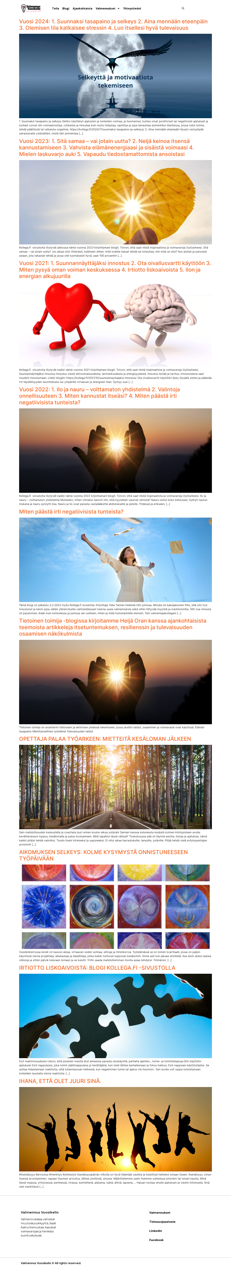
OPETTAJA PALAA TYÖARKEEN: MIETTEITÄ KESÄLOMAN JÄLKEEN (105, 739)
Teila (55, 8)
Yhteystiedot (132, 8)
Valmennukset (106, 8)
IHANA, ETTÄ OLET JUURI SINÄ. (60, 1081)
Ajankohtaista (82, 8)
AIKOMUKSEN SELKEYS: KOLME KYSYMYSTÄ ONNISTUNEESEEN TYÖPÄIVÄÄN (103, 855)
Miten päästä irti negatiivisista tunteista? (71, 511)
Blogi (65, 8)
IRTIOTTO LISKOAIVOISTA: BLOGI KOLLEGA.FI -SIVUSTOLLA (97, 967)
